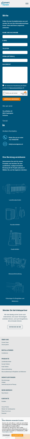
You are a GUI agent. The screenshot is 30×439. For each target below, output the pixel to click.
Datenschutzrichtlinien (15, 88)
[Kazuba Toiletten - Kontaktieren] (15, 222)
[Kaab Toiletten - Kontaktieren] (15, 247)
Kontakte (4, 401)
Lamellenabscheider (15, 200)
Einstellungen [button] (6, 435)
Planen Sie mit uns (6, 411)
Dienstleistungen (6, 380)
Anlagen (4, 382)
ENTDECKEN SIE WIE (15, 327)
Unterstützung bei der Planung (9, 384)
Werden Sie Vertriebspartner (8, 409)
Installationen (5, 353)
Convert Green (5, 342)
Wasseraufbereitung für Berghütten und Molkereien (14, 371)
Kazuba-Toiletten (6, 364)
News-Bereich (5, 393)
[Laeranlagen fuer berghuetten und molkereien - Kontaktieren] (15, 296)
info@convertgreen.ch (16, 144)
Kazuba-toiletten (15, 224)
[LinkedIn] (3, 125)
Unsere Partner (5, 407)
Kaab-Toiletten (5, 366)
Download (4, 413)
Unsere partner (5, 344)
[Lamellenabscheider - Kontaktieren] (15, 198)
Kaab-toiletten (15, 249)
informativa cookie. (8, 432)
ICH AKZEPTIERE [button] (17, 435)
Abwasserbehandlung (15, 274)
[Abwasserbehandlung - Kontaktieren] (15, 271)
